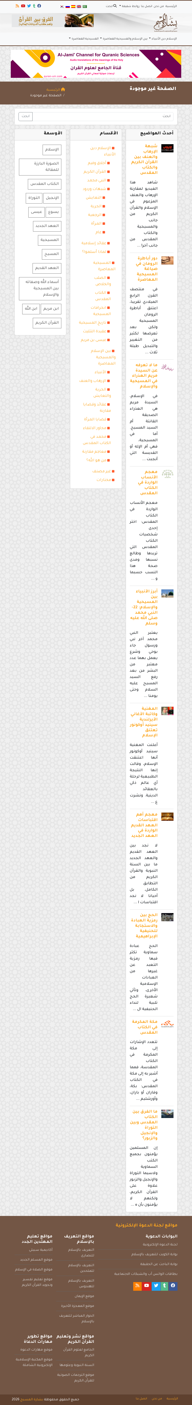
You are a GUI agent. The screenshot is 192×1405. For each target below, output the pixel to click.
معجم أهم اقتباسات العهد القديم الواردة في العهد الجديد (144, 826)
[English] (79, 7)
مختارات (103, 480)
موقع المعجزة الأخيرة (77, 1306)
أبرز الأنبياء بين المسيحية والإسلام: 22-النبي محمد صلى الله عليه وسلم (144, 608)
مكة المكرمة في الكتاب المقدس (145, 1027)
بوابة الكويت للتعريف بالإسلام (154, 1255)
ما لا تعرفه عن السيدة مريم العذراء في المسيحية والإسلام (144, 376)
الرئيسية (171, 6)
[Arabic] (85, 7)
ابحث (109, 6)
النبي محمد (96, 181)
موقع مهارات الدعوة (36, 1350)
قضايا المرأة (95, 420)
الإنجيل (52, 198)
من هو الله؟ (96, 461)
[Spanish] (73, 7)
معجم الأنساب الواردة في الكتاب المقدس (148, 483)
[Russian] (67, 7)
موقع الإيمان (84, 1296)
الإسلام (52, 150)
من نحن (159, 6)
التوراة (34, 198)
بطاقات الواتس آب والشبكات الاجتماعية (145, 1274)
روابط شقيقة (131, 6)
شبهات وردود (94, 189)
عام (99, 232)
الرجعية (95, 215)
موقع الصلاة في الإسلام (33, 1270)
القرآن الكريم (95, 172)
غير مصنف (101, 472)
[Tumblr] (34, 6)
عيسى (36, 212)
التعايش (94, 198)
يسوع (53, 212)
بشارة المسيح (31, 1400)
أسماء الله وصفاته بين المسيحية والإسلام (42, 288)
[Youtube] (23, 6)
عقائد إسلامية (93, 243)
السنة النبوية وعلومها (76, 1365)
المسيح (51, 254)
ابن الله (31, 309)
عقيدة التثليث (94, 332)
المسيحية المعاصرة (85, 39)
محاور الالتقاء (94, 428)
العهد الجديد (47, 226)
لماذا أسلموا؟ (94, 252)
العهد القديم (47, 268)
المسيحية (50, 240)
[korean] (62, 7)
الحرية (96, 206)
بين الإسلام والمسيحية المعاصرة (125, 39)
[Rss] (17, 6)
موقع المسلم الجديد (36, 1260)
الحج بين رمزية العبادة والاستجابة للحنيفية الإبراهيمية (144, 926)
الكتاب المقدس (44, 184)
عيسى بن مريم (93, 340)
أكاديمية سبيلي (40, 1250)
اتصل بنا (146, 6)
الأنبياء (100, 372)
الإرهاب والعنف (92, 381)
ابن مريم (51, 309)
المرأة (96, 224)
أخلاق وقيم (97, 163)
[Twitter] (28, 6)
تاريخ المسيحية (92, 323)
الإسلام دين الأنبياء (164, 39)
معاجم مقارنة (94, 452)
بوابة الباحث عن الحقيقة (158, 1264)
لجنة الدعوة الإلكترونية (160, 1245)
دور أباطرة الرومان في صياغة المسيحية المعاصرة (147, 269)
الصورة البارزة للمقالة (46, 167)
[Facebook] (38, 6)
